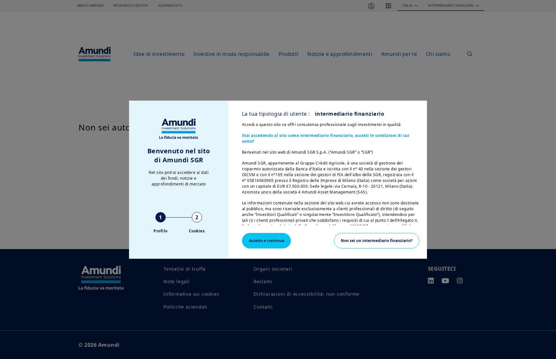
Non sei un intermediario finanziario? (376, 240)
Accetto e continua (266, 240)
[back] (538, 212)
